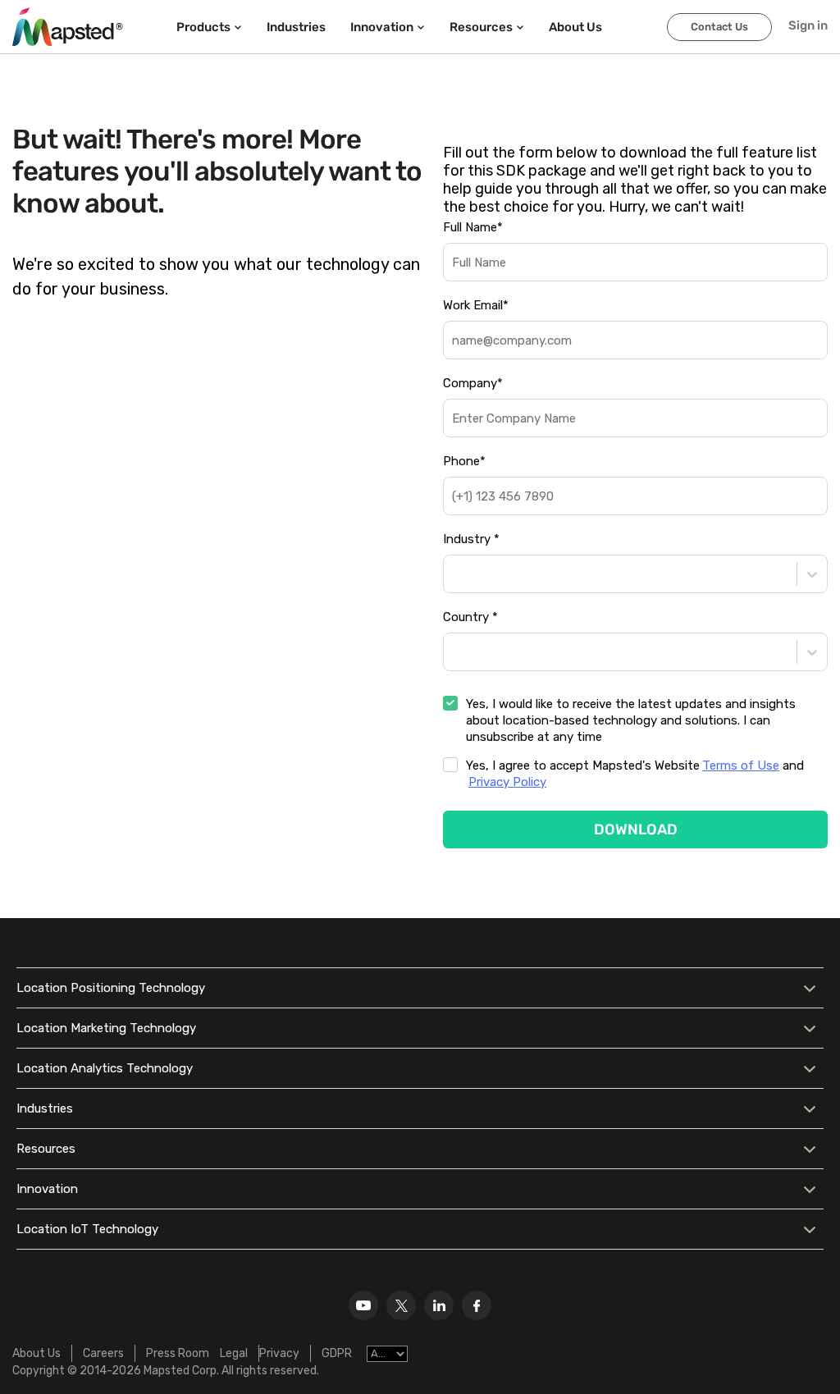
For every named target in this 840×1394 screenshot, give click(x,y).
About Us (36, 1353)
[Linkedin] (439, 1305)
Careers (103, 1353)
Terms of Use (740, 765)
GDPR (337, 1353)
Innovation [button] (381, 27)
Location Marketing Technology (106, 1028)
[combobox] (453, 574)
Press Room (177, 1353)
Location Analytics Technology (104, 1068)
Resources (45, 1148)
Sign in (808, 25)
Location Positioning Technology (110, 987)
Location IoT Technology (87, 1229)
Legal (234, 1353)
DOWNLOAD (636, 829)
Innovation (47, 1188)
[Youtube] (363, 1305)
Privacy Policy (507, 782)
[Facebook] (476, 1305)
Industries (296, 27)
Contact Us (719, 27)
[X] (401, 1305)
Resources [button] (481, 27)
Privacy (279, 1353)
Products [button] (203, 27)
